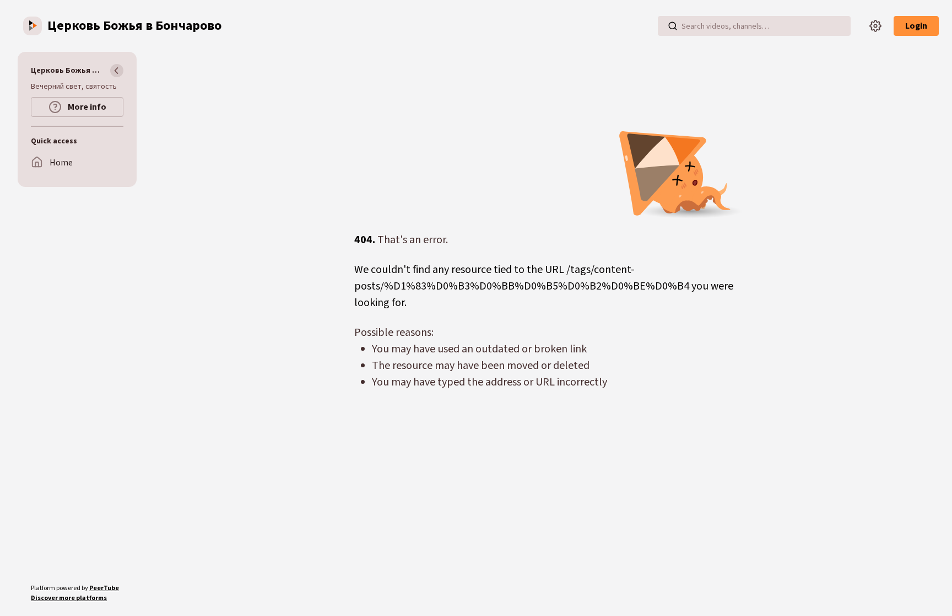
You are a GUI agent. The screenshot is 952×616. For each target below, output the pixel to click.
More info (86, 107)
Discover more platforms (69, 598)
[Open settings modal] (875, 26)
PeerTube (104, 588)
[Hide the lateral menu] (116, 70)
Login (916, 26)
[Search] (673, 26)
